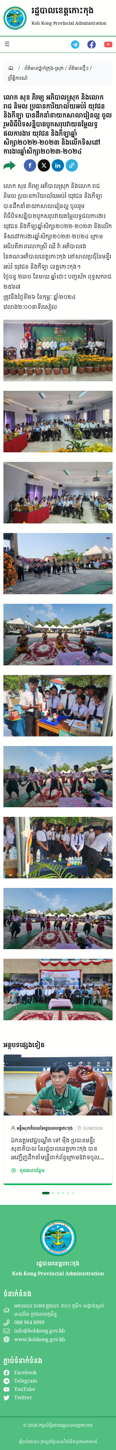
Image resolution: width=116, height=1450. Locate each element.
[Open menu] (7, 44)
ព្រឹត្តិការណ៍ (18, 78)
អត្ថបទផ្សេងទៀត (24, 1044)
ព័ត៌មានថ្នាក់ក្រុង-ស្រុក (44, 68)
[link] (58, 1119)
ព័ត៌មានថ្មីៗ (78, 68)
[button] (30, 165)
